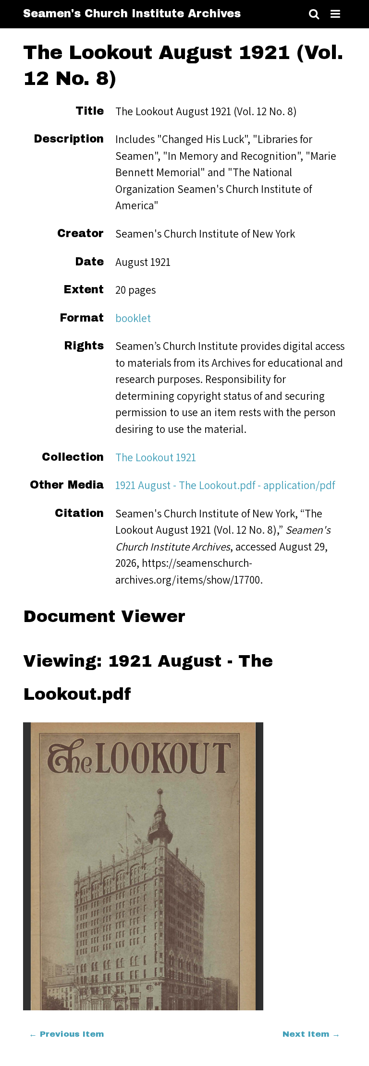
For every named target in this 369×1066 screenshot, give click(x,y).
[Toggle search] (314, 14)
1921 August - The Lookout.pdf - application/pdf (225, 485)
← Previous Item (66, 1034)
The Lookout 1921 (155, 457)
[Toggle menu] (335, 14)
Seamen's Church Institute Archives (132, 14)
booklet (133, 318)
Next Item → (311, 1034)
